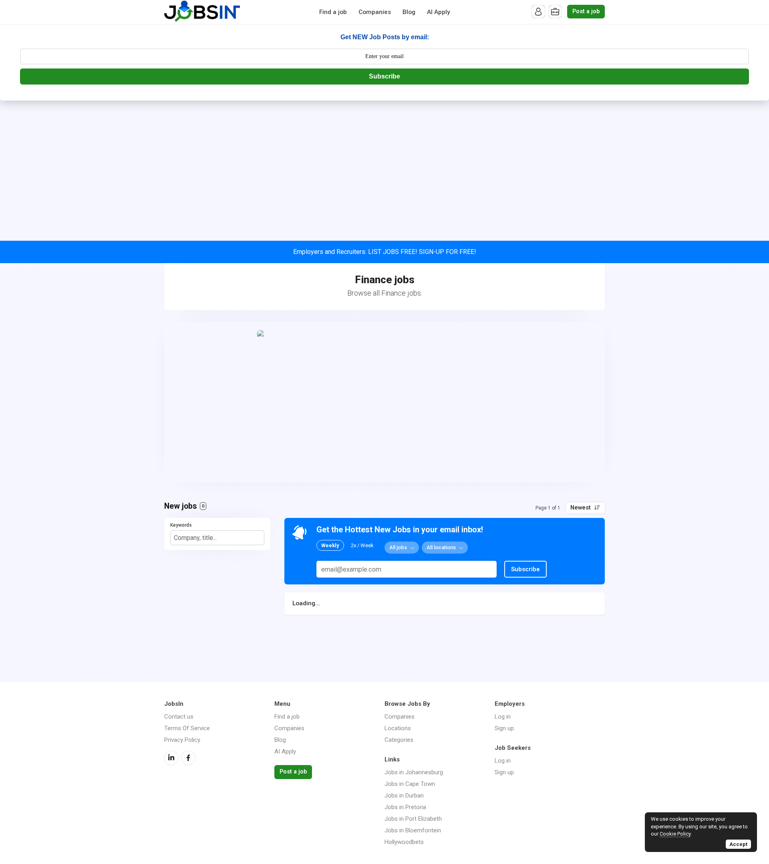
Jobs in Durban (404, 795)
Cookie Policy (675, 834)
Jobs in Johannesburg (413, 772)
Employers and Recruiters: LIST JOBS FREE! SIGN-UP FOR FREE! (384, 252)
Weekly (330, 545)
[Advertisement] (384, 161)
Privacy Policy (182, 739)
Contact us (178, 716)
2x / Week (362, 545)
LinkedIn (171, 758)
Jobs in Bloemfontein (412, 830)
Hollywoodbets (404, 842)
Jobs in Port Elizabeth (413, 818)
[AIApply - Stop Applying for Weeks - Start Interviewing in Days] (384, 402)
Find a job (333, 12)
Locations (397, 728)
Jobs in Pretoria (405, 807)
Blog (409, 12)
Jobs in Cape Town (409, 783)
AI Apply (438, 12)
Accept (738, 844)
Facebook (188, 758)
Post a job (586, 11)
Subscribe (384, 76)
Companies (374, 12)
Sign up (504, 728)
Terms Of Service (187, 728)
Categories (398, 739)
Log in (503, 716)
